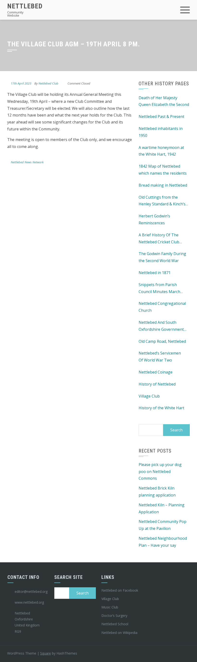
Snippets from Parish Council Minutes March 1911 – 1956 (159, 288)
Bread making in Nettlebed (163, 185)
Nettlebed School (114, 624)
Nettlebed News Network (27, 162)
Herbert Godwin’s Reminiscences (154, 219)
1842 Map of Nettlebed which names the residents (163, 170)
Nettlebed (25, 6)
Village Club (149, 396)
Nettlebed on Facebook (119, 590)
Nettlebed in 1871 (155, 272)
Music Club (109, 607)
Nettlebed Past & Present (161, 116)
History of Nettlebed (157, 384)
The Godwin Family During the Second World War (162, 257)
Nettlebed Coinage (155, 372)
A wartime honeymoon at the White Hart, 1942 (161, 151)
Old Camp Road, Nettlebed (162, 341)
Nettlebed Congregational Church (162, 307)
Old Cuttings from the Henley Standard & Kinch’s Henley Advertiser (162, 201)
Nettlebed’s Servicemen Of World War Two (160, 356)
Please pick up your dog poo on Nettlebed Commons (160, 471)
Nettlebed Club (48, 83)
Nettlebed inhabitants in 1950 (161, 132)
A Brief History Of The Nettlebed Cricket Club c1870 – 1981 (159, 238)
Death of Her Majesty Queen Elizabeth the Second (164, 101)
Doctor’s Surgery (114, 615)
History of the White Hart (161, 408)
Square (45, 653)
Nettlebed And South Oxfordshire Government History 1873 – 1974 (161, 326)
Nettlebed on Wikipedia (119, 632)
